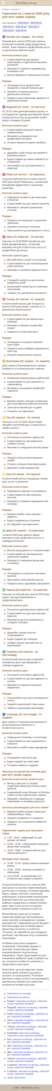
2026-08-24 (36, 23)
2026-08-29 (21, 30)
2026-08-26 (21, 27)
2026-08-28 (8, 30)
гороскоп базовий (23, 1003)
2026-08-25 (8, 27)
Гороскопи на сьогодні (19, 993)
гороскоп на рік (15, 1035)
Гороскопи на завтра (18, 997)
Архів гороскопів (16, 1077)
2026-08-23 (23, 23)
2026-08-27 (33, 27)
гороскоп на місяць (26, 1001)
